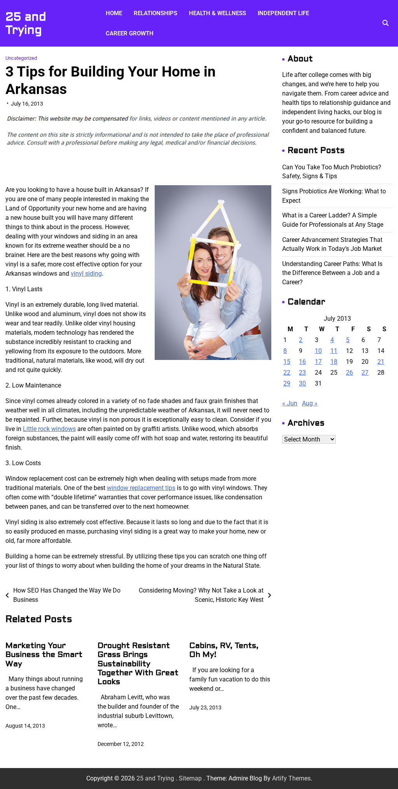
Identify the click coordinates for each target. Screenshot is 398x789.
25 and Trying (25, 23)
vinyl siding (86, 273)
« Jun (289, 403)
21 (380, 361)
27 (364, 372)
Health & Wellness (217, 13)
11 (333, 351)
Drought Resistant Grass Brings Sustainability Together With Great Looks (138, 664)
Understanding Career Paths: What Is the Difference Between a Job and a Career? (332, 273)
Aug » (310, 403)
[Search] (386, 23)
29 (286, 383)
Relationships (155, 13)
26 (349, 372)
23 (302, 372)
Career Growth (130, 33)
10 (318, 351)
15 (286, 361)
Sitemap (190, 778)
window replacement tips (141, 488)
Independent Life (283, 13)
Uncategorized (21, 58)
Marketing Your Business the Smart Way (43, 655)
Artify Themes (291, 778)
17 (318, 361)
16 (302, 361)
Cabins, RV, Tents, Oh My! (223, 650)
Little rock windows (49, 429)
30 (302, 383)
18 (333, 361)
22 (286, 372)
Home (114, 13)
